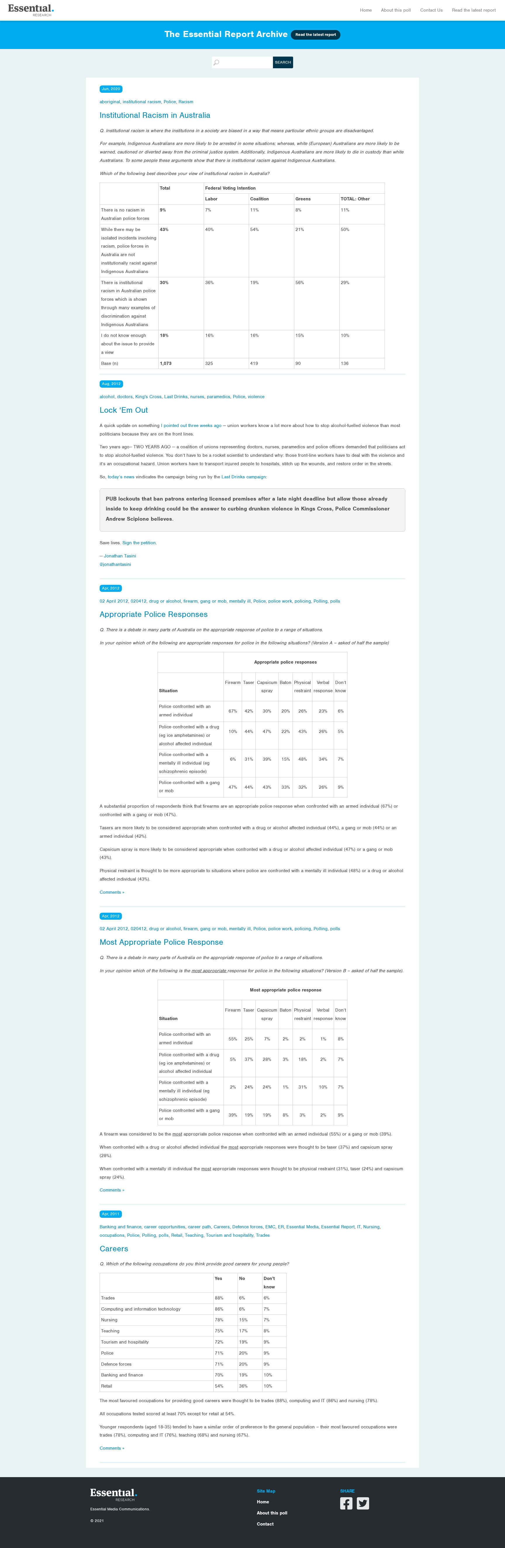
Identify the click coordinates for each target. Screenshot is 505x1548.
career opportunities (164, 1227)
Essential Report (337, 1227)
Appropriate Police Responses (154, 614)
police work (280, 601)
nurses (197, 397)
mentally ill (240, 601)
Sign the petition (139, 543)
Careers (222, 1227)
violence (256, 397)
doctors (125, 397)
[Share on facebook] (347, 1507)
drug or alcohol (165, 601)
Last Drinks (176, 397)
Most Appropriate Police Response (161, 942)
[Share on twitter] (363, 1507)
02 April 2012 (114, 601)
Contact (265, 1524)
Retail (176, 1235)
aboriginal (110, 102)
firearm (191, 601)
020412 (138, 601)
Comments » (112, 892)
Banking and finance (120, 1227)
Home (366, 10)
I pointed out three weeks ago (192, 425)
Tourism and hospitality (229, 1235)
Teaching (194, 1235)
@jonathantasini (115, 564)
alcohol (107, 397)
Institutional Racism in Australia (155, 115)
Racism (186, 102)
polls (335, 601)
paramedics (218, 397)
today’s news (121, 477)
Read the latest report (474, 10)
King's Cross (148, 397)
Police (170, 102)
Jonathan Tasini (120, 556)
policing (303, 601)
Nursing (371, 1227)
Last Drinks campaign (244, 477)
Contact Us (431, 10)
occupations (112, 1235)
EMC (270, 1227)
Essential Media (302, 1227)
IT (359, 1227)
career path (199, 1227)
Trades (263, 1235)
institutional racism (142, 102)
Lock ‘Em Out (124, 410)
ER (281, 1227)
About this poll (396, 10)
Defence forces (247, 1227)
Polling (321, 601)
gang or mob (213, 601)
